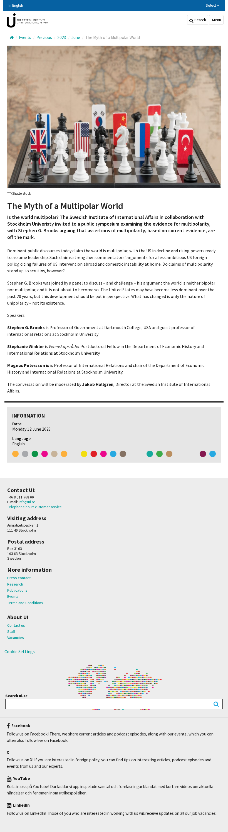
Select (211, 5)
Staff (11, 631)
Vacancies (15, 637)
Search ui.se (16, 695)
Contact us (16, 625)
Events (13, 596)
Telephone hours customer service (34, 507)
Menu (216, 19)
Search (200, 19)
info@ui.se (26, 502)
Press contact (19, 577)
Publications (17, 590)
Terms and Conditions (25, 602)
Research (15, 584)
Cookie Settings (19, 651)
